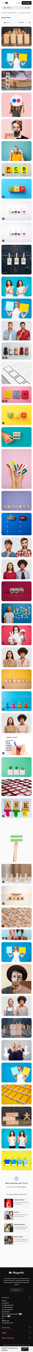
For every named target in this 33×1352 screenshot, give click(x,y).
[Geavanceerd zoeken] (29, 22)
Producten (5, 1297)
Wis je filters (21, 1187)
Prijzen (18, 3)
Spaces (4, 1301)
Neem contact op (8, 1338)
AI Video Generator (7, 1307)
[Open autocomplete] (4, 7)
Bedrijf (4, 1333)
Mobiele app (5, 1320)
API (3, 1318)
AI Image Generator (7, 1305)
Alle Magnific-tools (7, 1323)
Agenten (6, 1316)
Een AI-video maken (26, 13)
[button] (16, 1289)
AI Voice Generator (7, 1309)
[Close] (30, 1349)
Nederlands (17, 1290)
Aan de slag (6, 1328)
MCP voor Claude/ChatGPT (11, 1314)
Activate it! (24, 1349)
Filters (22, 22)
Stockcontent (6, 1312)
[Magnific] (16, 1273)
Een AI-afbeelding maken (10, 13)
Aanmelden (26, 3)
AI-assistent (5, 1303)
